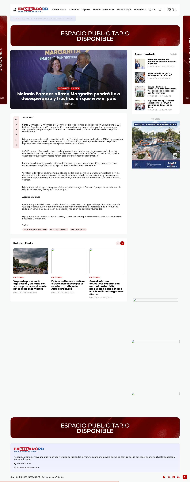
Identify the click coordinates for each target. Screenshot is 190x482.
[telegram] (16, 129)
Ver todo (173, 54)
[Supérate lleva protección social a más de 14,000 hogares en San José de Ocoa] (140, 105)
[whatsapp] (16, 140)
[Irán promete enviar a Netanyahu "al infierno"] (140, 77)
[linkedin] (16, 134)
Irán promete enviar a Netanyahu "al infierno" (160, 74)
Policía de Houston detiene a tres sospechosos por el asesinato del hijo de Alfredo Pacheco (68, 285)
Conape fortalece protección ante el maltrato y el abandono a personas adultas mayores (162, 90)
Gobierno (17, 18)
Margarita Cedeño (58, 229)
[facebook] (16, 119)
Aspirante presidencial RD (34, 229)
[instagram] (173, 477)
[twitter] (16, 124)
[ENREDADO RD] (30, 9)
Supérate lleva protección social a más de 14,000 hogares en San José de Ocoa (161, 104)
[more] (16, 145)
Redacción (18, 292)
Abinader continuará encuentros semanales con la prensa (56, 18)
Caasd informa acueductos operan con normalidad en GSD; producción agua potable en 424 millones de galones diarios (106, 287)
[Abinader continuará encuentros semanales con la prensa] (24, 18)
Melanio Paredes (78, 229)
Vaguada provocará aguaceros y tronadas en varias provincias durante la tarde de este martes (29, 285)
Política (75, 88)
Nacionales (63, 88)
